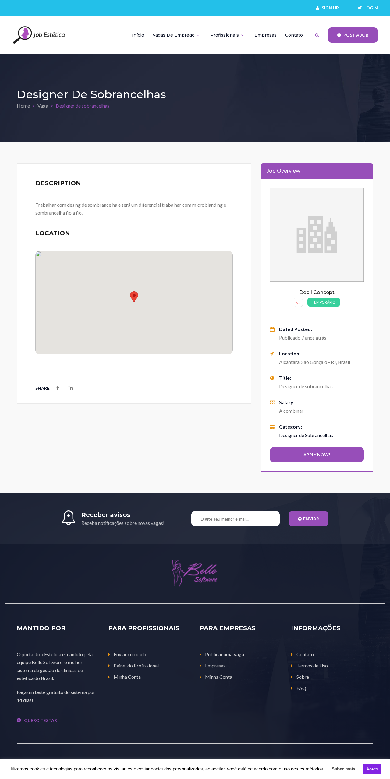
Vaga (42, 105)
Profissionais (225, 35)
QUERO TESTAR (40, 720)
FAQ (301, 688)
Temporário (323, 302)
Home (23, 105)
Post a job (355, 34)
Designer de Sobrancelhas (306, 435)
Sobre (302, 677)
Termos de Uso (312, 665)
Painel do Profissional (136, 665)
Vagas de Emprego (174, 35)
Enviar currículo (130, 654)
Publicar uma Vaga (224, 654)
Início (138, 35)
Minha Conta (127, 677)
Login (371, 7)
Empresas (265, 35)
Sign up (330, 7)
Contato (294, 35)
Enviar (311, 518)
